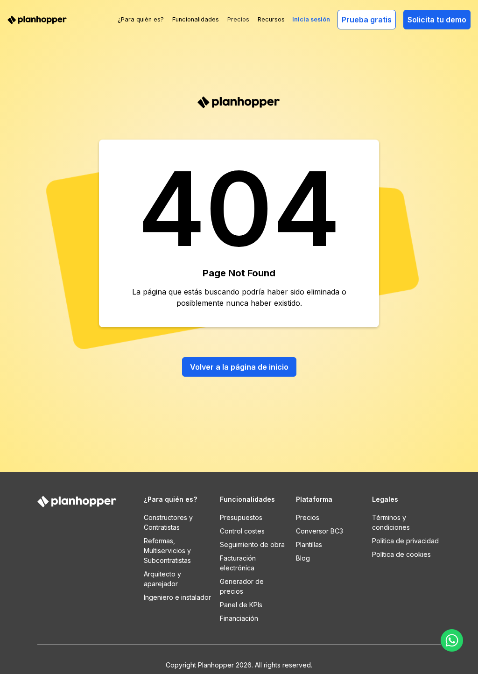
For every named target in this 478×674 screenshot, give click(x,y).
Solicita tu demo (437, 19)
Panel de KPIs (241, 605)
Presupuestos (241, 517)
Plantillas (309, 544)
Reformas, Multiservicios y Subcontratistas (167, 550)
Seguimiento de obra (252, 544)
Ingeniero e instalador (177, 597)
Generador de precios (242, 586)
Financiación (239, 618)
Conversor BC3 (319, 531)
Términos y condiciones (391, 522)
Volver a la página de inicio (239, 367)
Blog (303, 558)
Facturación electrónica (238, 563)
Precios (238, 19)
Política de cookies (401, 554)
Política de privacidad (405, 541)
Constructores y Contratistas (168, 522)
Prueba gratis (367, 19)
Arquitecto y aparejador (162, 579)
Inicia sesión (311, 19)
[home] (37, 19)
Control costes (242, 531)
